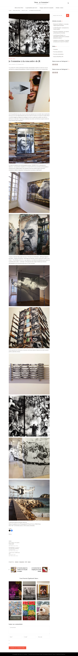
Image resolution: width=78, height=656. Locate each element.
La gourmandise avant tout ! (31, 7)
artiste (17, 562)
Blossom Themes (52, 654)
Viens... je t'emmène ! (24, 654)
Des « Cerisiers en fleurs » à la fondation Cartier (15, 618)
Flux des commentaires (58, 54)
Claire (10, 64)
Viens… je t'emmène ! (41, 2)
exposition (22, 562)
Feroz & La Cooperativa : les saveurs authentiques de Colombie (61, 32)
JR (26, 562)
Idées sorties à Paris (19, 7)
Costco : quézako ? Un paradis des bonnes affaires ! (43, 617)
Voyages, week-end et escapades (46, 7)
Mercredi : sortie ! (12, 58)
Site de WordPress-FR (58, 56)
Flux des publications (58, 51)
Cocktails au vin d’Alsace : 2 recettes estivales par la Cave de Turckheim (61, 41)
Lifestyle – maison (59, 7)
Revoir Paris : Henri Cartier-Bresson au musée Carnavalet (29, 597)
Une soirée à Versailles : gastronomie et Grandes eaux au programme (15, 597)
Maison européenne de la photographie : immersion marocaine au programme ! (43, 597)
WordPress (63, 654)
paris (29, 562)
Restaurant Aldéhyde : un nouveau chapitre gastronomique (61, 24)
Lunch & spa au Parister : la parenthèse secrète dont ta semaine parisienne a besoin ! (61, 37)
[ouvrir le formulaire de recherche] (68, 3)
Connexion (55, 49)
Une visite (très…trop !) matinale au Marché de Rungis (29, 617)
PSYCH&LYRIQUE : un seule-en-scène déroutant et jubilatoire (14, 548)
